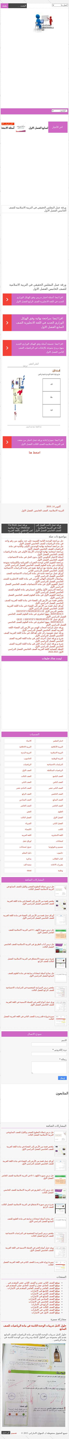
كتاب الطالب (57, 859)
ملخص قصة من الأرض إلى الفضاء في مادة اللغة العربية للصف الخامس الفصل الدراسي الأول (34, 601)
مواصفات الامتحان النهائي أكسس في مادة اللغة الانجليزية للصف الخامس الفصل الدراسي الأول (33, 580)
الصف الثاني (26, 782)
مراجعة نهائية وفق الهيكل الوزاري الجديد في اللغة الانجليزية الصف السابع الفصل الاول (40, 323)
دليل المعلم (26, 853)
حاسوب (60, 853)
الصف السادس (25, 800)
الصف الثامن (58, 782)
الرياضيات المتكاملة (55, 770)
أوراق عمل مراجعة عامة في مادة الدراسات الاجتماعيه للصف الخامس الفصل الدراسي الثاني (34, 574)
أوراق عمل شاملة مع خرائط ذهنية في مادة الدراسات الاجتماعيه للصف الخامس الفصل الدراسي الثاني (33, 569)
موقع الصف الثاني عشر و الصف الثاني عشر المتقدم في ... (32, 1283)
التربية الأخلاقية (57, 747)
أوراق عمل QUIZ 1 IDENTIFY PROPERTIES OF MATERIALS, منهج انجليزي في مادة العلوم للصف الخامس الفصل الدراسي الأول (37, 622)
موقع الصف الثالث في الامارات (45, 1307)
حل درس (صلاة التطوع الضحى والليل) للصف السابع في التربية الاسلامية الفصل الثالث (30, 887)
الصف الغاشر (26, 806)
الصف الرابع (26, 794)
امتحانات (59, 841)
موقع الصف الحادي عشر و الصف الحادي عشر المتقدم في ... (31, 1285)
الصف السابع (58, 800)
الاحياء (28, 741)
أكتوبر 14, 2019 (54, 506)
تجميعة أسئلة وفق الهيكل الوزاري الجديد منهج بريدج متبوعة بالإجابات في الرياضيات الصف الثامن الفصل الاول (40, 348)
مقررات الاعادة (57, 865)
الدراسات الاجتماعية (16, 124)
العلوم (60, 811)
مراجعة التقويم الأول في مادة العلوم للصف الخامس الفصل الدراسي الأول (35, 596)
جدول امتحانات (25, 847)
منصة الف (27, 865)
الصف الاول (26, 770)
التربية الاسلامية (56, 510)
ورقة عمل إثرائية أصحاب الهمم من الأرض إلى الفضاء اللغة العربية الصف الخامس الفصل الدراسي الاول (36, 628)
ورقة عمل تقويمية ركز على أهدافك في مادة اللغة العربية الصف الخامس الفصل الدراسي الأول (33, 634)
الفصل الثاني (58, 823)
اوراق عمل (27, 841)
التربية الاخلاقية (25, 747)
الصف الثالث (26, 776)
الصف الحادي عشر (23, 788)
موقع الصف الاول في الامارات (46, 1312)
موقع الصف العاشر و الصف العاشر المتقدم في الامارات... (33, 1288)
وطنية (60, 870)
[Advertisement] (34, 71)
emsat (29, 870)
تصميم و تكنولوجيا (56, 847)
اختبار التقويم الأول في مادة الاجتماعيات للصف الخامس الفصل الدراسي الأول (34, 585)
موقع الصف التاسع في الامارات (45, 1291)
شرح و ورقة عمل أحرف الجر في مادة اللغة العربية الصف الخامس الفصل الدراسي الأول (36, 639)
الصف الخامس (41, 510)
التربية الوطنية (57, 758)
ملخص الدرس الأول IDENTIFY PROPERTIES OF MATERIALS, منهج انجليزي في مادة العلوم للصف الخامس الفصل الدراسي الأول (37, 614)
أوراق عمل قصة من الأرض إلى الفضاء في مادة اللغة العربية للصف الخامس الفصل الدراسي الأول (35, 607)
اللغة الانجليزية (57, 835)
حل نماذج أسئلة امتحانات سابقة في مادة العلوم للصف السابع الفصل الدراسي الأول (31, 974)
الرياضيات (27, 764)
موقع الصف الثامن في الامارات (45, 1293)
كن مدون (5, 1432)
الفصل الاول (27, 510)
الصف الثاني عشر (56, 788)
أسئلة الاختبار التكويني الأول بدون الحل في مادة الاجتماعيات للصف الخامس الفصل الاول (35, 558)
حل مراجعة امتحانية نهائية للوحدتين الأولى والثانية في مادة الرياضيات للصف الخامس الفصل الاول (36, 547)
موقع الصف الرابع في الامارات (45, 1304)
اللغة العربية (26, 835)
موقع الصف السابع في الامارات (45, 1296)
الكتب (60, 829)
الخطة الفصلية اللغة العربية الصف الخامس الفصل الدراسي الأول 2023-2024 (35, 650)
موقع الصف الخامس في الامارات (44, 1302)
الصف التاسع (58, 776)
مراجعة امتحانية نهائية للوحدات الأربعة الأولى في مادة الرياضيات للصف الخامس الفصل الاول (33, 553)
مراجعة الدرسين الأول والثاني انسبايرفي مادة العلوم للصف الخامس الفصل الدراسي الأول (35, 590)
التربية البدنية (26, 753)
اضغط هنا (34, 452)
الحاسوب (27, 758)
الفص (29, 811)
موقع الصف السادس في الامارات (44, 1299)
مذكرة (28, 859)
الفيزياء (28, 823)
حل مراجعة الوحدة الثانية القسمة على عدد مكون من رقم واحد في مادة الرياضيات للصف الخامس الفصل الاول (34, 542)
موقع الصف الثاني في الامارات (45, 1310)
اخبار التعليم (58, 741)
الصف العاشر (57, 806)
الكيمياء (28, 829)
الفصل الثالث (26, 817)
